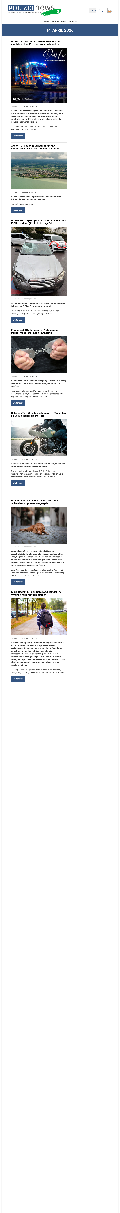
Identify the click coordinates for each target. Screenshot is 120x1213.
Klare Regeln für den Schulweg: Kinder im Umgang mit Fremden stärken (36, 593)
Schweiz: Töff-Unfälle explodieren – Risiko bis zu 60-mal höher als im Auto (38, 414)
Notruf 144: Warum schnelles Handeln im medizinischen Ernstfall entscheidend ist (35, 43)
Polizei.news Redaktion (29, 106)
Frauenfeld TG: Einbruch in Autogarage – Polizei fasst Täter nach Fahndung (35, 331)
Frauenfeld (61, 21)
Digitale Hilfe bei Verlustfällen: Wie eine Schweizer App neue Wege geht (34, 502)
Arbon (53, 21)
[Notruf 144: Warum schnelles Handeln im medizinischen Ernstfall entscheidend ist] (39, 75)
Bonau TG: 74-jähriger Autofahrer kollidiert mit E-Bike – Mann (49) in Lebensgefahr (38, 222)
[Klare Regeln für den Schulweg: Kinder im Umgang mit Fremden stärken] (39, 616)
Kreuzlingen (72, 21)
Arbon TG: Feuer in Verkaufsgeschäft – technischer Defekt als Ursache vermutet (35, 147)
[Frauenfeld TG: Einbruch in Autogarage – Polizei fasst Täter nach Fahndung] (39, 354)
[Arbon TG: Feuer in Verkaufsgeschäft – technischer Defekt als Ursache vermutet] (39, 170)
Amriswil (46, 21)
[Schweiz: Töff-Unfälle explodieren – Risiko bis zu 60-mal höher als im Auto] (39, 437)
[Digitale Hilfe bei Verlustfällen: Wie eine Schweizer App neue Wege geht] (39, 525)
